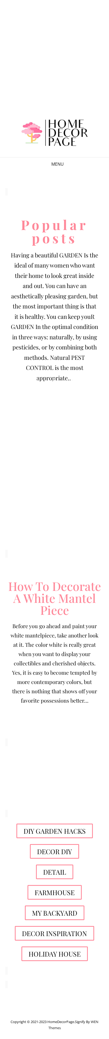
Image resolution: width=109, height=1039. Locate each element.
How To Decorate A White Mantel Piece (54, 598)
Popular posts (54, 231)
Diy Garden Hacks (54, 382)
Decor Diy (54, 407)
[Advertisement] (54, 57)
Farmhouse (54, 458)
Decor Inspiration (54, 530)
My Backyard (54, 483)
